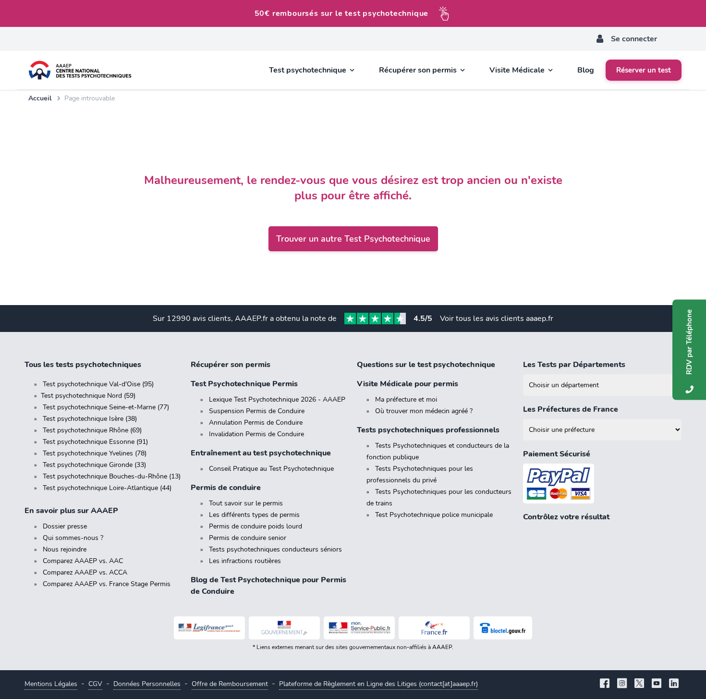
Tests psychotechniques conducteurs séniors (275, 549)
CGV (95, 683)
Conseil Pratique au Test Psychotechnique (271, 468)
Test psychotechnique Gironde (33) (94, 464)
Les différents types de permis (254, 514)
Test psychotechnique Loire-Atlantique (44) (107, 487)
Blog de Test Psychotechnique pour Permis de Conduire (268, 586)
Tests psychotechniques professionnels (428, 430)
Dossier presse (65, 526)
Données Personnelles (147, 683)
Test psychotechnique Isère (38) (90, 418)
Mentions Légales (50, 683)
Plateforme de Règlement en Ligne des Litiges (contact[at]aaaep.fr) (378, 683)
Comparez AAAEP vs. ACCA (85, 572)
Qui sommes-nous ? (73, 537)
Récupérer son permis (230, 364)
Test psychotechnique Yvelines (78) (94, 453)
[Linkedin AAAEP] (674, 684)
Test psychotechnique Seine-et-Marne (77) (106, 407)
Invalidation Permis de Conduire (256, 434)
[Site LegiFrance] (209, 627)
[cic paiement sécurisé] (602, 483)
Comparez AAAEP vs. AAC (83, 560)
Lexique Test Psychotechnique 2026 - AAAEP (277, 399)
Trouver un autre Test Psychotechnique (353, 239)
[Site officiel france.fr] (434, 627)
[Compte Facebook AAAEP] (604, 684)
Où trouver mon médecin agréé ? (424, 411)
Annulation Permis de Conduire (256, 422)
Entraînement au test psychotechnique (261, 453)
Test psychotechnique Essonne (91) (95, 441)
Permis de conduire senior (247, 537)
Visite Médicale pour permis (407, 384)
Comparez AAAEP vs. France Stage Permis (106, 584)
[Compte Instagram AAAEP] (622, 684)
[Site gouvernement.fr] (284, 627)
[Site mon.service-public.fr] (359, 627)
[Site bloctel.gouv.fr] (503, 627)
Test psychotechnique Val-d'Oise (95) (98, 384)
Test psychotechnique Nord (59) (88, 395)
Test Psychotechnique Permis (244, 384)
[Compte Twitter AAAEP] (639, 684)
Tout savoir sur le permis (246, 503)
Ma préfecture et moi (406, 399)
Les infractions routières (245, 560)
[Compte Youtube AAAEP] (656, 684)
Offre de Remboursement (230, 683)
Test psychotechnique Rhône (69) (92, 430)
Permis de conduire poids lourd (255, 526)
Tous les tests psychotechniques (82, 364)
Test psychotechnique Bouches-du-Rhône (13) (112, 476)
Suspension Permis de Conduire (256, 411)
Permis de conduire (226, 487)
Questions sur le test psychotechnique (426, 364)
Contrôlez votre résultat (566, 517)
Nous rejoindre (64, 549)
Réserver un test (643, 70)
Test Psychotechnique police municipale (434, 514)
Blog (585, 70)
